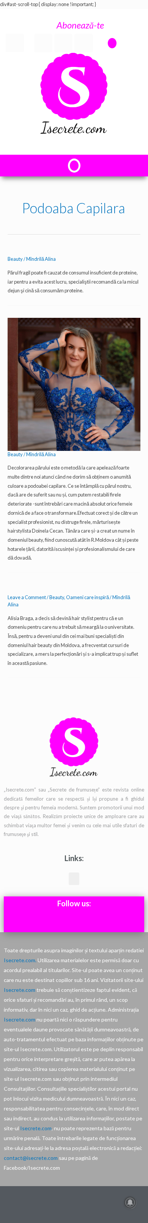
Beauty (15, 259)
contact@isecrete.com (31, 1158)
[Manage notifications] (130, 1202)
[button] (112, 43)
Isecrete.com (19, 990)
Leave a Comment (27, 597)
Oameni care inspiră (87, 597)
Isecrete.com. (20, 960)
